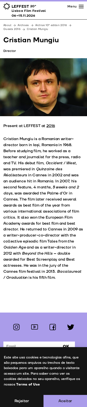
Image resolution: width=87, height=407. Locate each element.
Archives (23, 25)
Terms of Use (28, 384)
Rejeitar (21, 401)
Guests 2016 (12, 29)
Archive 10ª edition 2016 (51, 25)
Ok (66, 346)
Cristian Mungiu (37, 29)
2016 (50, 126)
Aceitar (65, 401)
